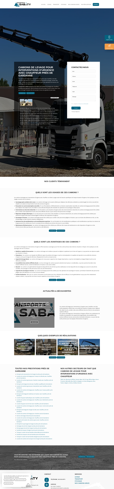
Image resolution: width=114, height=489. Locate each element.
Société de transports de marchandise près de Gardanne (31, 434)
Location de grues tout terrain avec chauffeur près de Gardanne (33, 403)
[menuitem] (43, 4)
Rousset (80, 383)
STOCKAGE (78, 481)
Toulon (62, 383)
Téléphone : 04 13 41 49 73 (58, 479)
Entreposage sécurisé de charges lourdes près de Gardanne (32, 428)
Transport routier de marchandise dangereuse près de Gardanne (33, 436)
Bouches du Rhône (70, 379)
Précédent (17, 313)
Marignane (89, 381)
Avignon (66, 383)
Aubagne (79, 381)
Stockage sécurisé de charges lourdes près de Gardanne (31, 426)
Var (64, 379)
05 (85, 379)
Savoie (77, 379)
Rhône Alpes (92, 379)
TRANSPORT (79, 479)
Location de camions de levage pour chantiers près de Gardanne (33, 413)
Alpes (81, 379)
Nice (94, 381)
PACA (62, 379)
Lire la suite (34, 322)
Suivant (51, 313)
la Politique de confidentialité (82, 103)
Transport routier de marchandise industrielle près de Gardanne (33, 432)
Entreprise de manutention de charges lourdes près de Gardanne (33, 374)
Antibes (75, 383)
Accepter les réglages (9, 479)
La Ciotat (84, 381)
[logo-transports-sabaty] (22, 4)
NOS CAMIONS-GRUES (82, 483)
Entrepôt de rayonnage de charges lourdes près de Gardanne (32, 424)
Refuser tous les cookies (20, 479)
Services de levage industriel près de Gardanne (28, 415)
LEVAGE (77, 477)
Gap (87, 379)
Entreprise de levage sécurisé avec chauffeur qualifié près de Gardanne (34, 384)
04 (83, 379)
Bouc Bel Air (74, 381)
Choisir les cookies (8, 483)
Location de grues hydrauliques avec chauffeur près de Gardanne (33, 397)
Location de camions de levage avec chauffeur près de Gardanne (33, 418)
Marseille (68, 381)
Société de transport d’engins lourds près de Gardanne (30, 430)
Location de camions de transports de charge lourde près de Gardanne (34, 438)
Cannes (71, 383)
